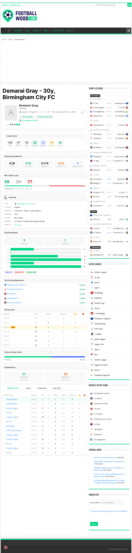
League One (99, 344)
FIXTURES (17, 31)
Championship (27, 117)
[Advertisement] (66, 62)
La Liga (97, 277)
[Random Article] (128, 31)
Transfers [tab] (41, 388)
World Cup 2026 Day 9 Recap (104, 458)
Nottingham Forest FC (15, 289)
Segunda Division (101, 365)
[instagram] (111, 5)
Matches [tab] (57, 388)
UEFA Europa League (14, 430)
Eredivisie (98, 298)
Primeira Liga (99, 303)
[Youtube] (107, 5)
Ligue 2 (97, 349)
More (69, 31)
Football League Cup (45, 117)
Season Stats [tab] (13, 388)
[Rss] (97, 5)
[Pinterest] (104, 5)
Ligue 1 (97, 288)
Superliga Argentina (102, 375)
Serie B (97, 308)
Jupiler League (99, 339)
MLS (96, 355)
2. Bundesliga (99, 313)
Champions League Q (102, 319)
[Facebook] (99, 5)
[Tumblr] (109, 5)
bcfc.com (17, 225)
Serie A (97, 283)
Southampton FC (13, 298)
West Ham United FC (14, 303)
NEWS (27, 31)
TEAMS (45, 31)
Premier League (12, 408)
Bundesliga (10, 426)
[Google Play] (114, 5)
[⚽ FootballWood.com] (20, 15)
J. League (97, 334)
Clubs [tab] (28, 388)
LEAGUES (35, 31)
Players (10, 39)
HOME (9, 30)
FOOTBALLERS (57, 31)
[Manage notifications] (6, 547)
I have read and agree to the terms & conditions (109, 511)
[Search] (129, 5)
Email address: (95, 503)
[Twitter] (102, 5)
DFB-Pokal (98, 329)
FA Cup (8, 413)
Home (4, 39)
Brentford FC (12, 294)
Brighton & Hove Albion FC (17, 285)
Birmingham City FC (30, 120)
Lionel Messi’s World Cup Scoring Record (109, 462)
